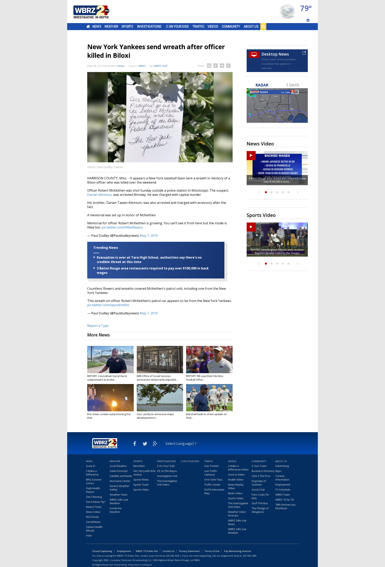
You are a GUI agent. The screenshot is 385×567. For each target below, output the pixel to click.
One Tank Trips (213, 479)
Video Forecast (119, 471)
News (96, 26)
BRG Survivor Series (94, 481)
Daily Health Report (93, 490)
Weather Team (118, 494)
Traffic (198, 26)
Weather (111, 26)
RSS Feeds (92, 517)
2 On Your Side (177, 26)
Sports (127, 26)
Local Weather (118, 466)
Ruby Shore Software (140, 564)
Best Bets (139, 466)
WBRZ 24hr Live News (237, 522)
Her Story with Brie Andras (144, 472)
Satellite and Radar (121, 476)
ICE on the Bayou (167, 471)
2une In (90, 466)
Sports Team (141, 484)
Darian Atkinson (99, 194)
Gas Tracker (211, 466)
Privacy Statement (189, 551)
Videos (213, 26)
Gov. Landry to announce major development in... (155, 416)
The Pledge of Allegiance (260, 510)
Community (231, 26)
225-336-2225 (172, 555)
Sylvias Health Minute (94, 528)
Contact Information (282, 477)
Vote (89, 535)
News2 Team (93, 507)
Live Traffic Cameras (210, 472)
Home (88, 26)
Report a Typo (98, 325)
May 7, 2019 (149, 235)
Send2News (93, 522)
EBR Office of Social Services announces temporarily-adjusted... (157, 377)
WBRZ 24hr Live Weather (119, 501)
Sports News (141, 479)
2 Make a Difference (92, 472)
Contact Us (168, 551)
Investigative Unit (167, 476)
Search (263, 26)
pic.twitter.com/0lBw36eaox (122, 227)
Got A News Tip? (95, 502)
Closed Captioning (102, 551)
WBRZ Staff (160, 66)
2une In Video (236, 474)
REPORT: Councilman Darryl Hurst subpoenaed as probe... (107, 377)
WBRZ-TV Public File (147, 551)
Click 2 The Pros (261, 476)
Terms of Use (211, 551)
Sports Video (141, 489)
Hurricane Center (120, 481)
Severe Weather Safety (119, 487)
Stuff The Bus (260, 503)
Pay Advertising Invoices (237, 551)
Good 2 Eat (258, 489)
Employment (282, 484)
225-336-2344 (249, 555)
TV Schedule (282, 489)
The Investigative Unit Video (167, 482)
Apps (278, 471)
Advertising (282, 466)
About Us (251, 26)
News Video (93, 512)
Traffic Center (212, 484)
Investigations (149, 26)
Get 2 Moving (94, 497)
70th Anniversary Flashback (285, 506)
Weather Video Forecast (237, 513)
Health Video (235, 479)
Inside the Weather (116, 510)
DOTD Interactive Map (214, 491)
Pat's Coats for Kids (260, 496)
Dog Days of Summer (259, 482)
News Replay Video (235, 486)
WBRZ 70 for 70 (284, 499)
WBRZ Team (282, 494)
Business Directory (263, 471)
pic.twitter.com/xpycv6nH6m (108, 305)
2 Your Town (259, 466)
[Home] (96, 11)
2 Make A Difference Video (238, 467)
